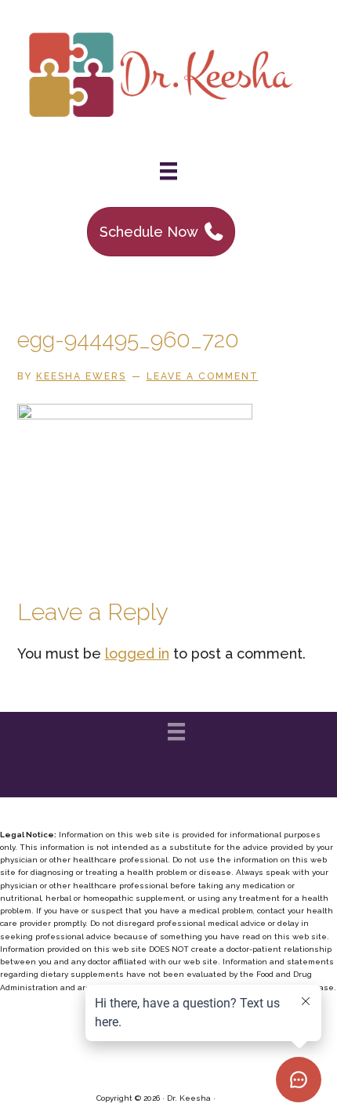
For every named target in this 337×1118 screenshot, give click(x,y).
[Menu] (168, 171)
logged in (137, 653)
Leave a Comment (203, 376)
